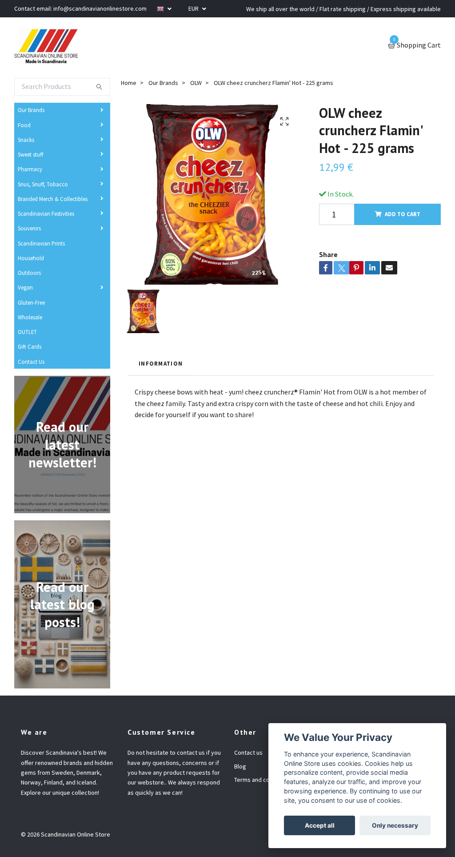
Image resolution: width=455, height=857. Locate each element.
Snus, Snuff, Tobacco (43, 184)
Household (31, 258)
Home (128, 83)
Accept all (320, 825)
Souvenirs (29, 228)
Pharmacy (30, 169)
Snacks (26, 139)
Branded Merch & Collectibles (53, 198)
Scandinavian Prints (41, 243)
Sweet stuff (30, 154)
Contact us (248, 752)
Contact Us (31, 361)
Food (24, 125)
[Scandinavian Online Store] (46, 46)
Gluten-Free (31, 302)
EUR (194, 8)
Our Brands (31, 109)
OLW (196, 83)
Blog (240, 766)
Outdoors (29, 272)
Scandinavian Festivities (46, 213)
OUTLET (27, 331)
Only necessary (395, 825)
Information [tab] (161, 363)
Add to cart (402, 213)
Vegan (25, 287)
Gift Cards (29, 346)
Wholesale (30, 317)
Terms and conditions (262, 780)
